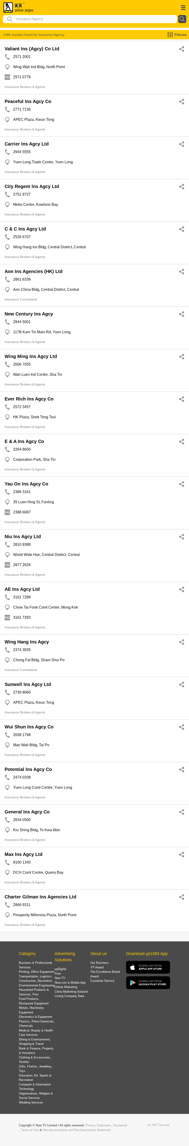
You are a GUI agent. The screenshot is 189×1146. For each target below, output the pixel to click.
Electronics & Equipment (35, 1017)
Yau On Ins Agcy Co (26, 483)
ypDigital (60, 969)
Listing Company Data (69, 996)
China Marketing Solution (71, 991)
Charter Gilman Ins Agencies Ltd (40, 896)
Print (58, 973)
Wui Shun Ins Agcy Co (29, 726)
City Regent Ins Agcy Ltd (32, 186)
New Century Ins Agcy (29, 313)
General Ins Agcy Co (27, 811)
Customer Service (102, 980)
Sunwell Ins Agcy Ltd (28, 684)
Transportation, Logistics (35, 976)
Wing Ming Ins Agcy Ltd (31, 356)
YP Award (96, 967)
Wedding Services (31, 1102)
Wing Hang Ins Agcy (27, 641)
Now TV (60, 978)
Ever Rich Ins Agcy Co (29, 398)
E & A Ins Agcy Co (24, 441)
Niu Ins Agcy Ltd (23, 536)
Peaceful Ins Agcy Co (28, 101)
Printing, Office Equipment (36, 971)
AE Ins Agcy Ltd (22, 589)
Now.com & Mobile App (70, 982)
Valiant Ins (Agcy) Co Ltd (32, 48)
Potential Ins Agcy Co (28, 769)
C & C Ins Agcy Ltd (25, 228)
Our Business (99, 962)
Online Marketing (66, 987)
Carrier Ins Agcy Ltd (27, 143)
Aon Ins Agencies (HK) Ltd (33, 271)
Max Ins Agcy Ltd (23, 854)
